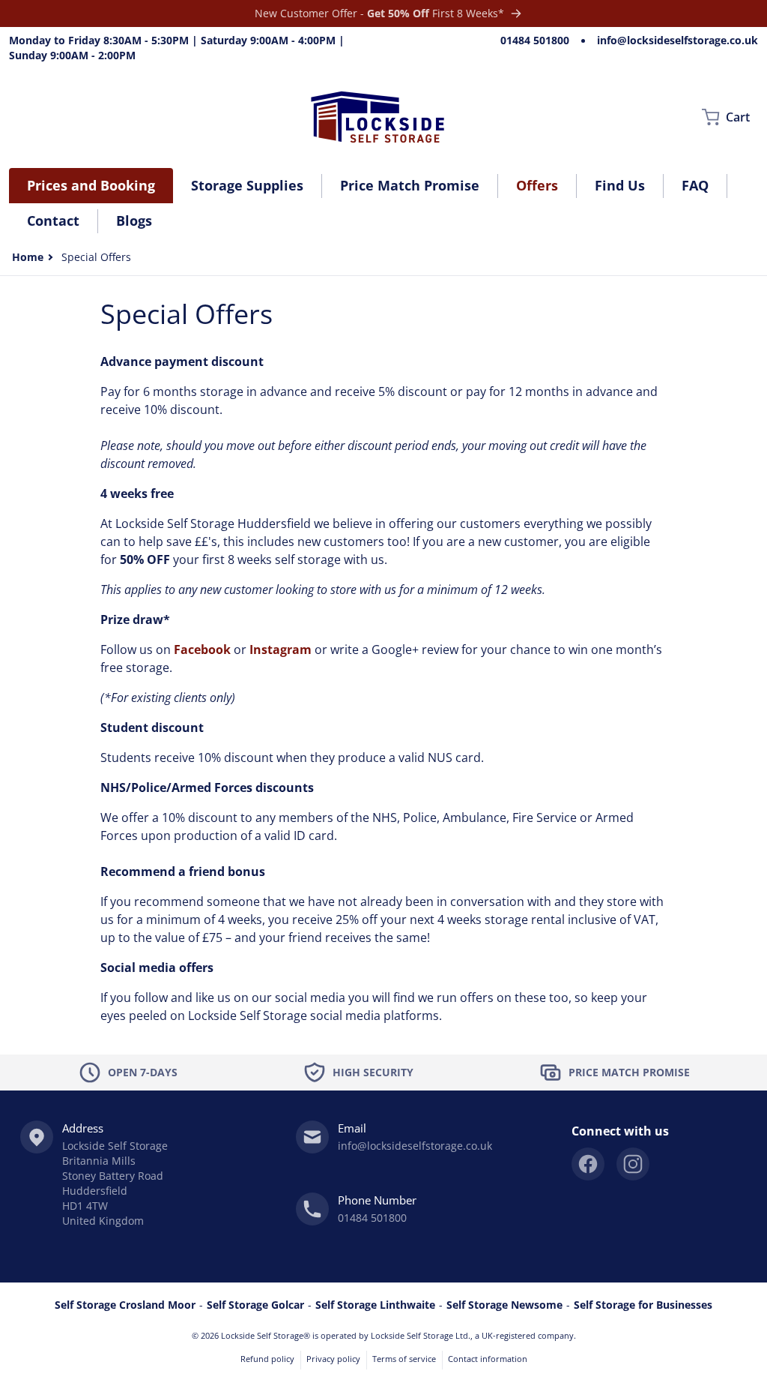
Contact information (487, 1358)
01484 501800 (534, 40)
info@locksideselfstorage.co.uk (677, 40)
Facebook (202, 649)
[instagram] (632, 1164)
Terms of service (404, 1358)
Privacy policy (333, 1358)
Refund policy (267, 1358)
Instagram (280, 649)
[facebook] (588, 1164)
